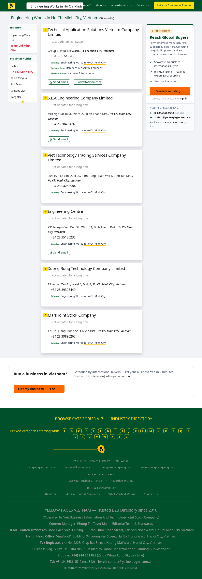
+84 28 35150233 (63, 237)
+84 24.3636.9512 (164, 112)
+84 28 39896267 (63, 336)
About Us (101, 5)
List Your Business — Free (172, 5)
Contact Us (143, 5)
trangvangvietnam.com (42, 467)
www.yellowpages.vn (78, 467)
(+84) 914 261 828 (83, 555)
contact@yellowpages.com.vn (172, 117)
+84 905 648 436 (63, 56)
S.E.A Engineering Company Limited (80, 98)
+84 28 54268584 (63, 186)
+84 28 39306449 (63, 290)
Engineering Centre (65, 211)
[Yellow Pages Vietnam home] (12, 6)
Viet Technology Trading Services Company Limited (87, 157)
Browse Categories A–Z (77, 5)
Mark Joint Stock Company (72, 315)
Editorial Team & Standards (82, 494)
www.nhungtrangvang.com (158, 467)
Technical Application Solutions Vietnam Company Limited (93, 32)
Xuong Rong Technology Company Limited (86, 268)
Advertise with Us (121, 5)
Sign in (183, 98)
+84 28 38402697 (63, 124)
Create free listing (167, 91)
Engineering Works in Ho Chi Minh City (57, 6)
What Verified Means (121, 494)
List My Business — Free (39, 389)
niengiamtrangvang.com (116, 467)
